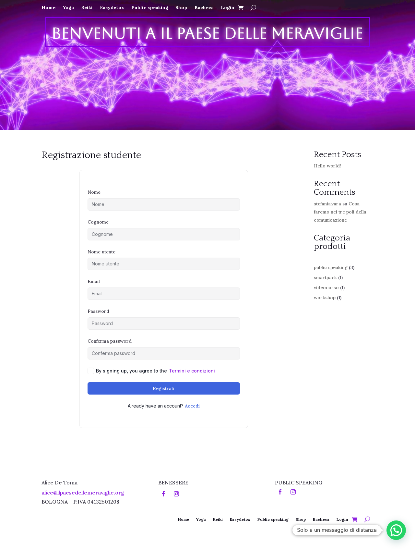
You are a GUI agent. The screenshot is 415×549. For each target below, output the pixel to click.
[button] (396, 530)
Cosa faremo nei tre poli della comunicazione (340, 212)
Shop (181, 7)
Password (98, 311)
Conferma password (110, 341)
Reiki (87, 7)
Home (48, 7)
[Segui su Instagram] (176, 494)
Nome (94, 192)
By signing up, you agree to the (155, 370)
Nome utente (101, 252)
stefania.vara (327, 204)
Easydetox (112, 7)
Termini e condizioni (192, 370)
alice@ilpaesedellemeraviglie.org (83, 492)
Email (94, 281)
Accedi (192, 406)
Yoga (68, 7)
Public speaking (149, 7)
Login (227, 7)
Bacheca (204, 7)
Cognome (98, 222)
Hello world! (327, 166)
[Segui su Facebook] (163, 494)
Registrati (163, 388)
